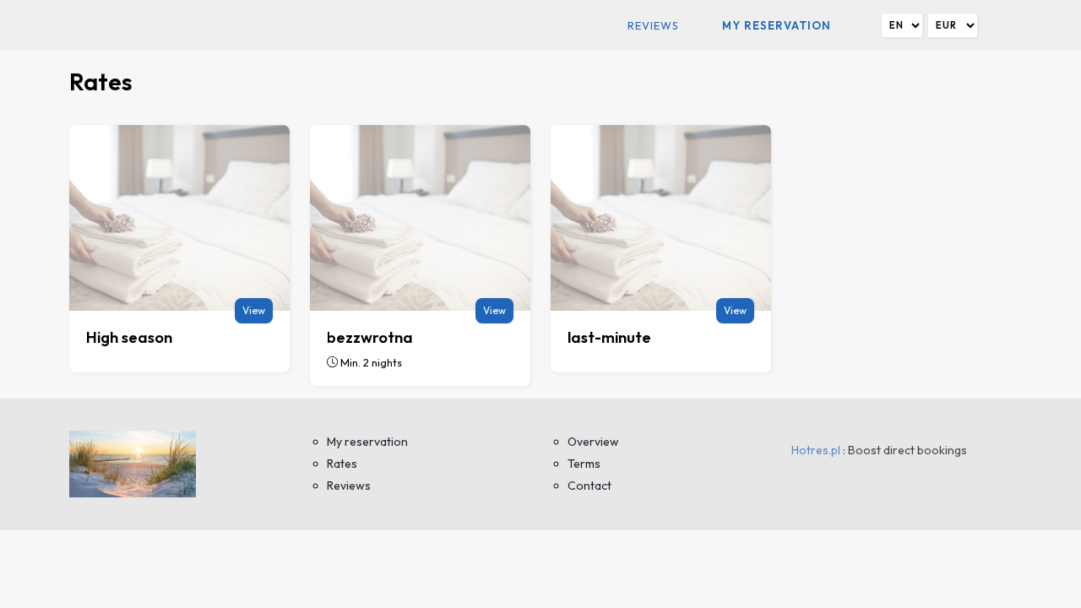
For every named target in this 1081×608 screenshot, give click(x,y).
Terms (584, 463)
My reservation (776, 25)
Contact (589, 485)
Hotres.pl (815, 450)
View (253, 310)
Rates (342, 463)
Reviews (653, 25)
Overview (593, 441)
